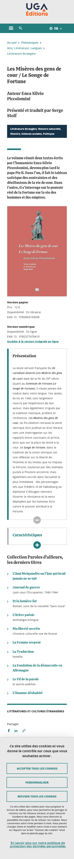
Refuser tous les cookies (37, 796)
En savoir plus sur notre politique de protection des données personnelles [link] (38, 844)
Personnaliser (37, 782)
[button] (20, 28)
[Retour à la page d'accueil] (37, 9)
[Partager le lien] (24, 730)
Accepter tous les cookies (37, 768)
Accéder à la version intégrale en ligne (33, 341)
